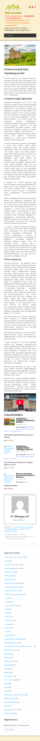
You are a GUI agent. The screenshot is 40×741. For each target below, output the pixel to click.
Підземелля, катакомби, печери (15, 695)
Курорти (7, 672)
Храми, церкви (9, 713)
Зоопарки (7, 669)
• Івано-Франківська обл (12, 568)
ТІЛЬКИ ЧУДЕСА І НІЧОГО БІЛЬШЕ (15, 539)
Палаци (6, 687)
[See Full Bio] (25, 520)
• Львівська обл (9, 572)
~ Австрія (7, 598)
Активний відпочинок (11, 643)
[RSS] (30, 7)
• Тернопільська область (12, 583)
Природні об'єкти (10, 698)
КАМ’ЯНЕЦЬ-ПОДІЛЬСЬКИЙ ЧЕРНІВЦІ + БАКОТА (19, 536)
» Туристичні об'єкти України (23, 527)
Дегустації (7, 658)
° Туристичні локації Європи (13, 594)
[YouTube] (32, 7)
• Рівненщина (8, 579)
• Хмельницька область (12, 587)
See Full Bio (18, 520)
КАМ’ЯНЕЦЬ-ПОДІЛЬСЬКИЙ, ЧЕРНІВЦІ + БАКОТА (24, 448)
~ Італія (6, 613)
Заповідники (8, 531)
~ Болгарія (7, 602)
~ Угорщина (8, 624)
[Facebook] (35, 7)
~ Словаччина (9, 620)
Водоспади (8, 654)
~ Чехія (6, 631)
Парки (6, 691)
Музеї (15, 531)
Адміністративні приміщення (14, 639)
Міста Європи (8, 676)
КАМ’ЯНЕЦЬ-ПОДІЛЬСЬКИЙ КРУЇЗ (15, 534)
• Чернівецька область (12, 591)
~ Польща (7, 617)
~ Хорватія (7, 628)
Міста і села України (10, 680)
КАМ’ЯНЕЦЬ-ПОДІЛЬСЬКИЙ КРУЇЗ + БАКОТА (25, 420)
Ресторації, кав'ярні (10, 702)
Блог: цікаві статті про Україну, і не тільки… (18, 646)
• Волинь (7, 561)
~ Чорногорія (8, 635)
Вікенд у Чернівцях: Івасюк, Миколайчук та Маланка (25, 475)
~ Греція (6, 609)
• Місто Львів (8, 576)
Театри (6, 706)
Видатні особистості (11, 650)
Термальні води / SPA (11, 710)
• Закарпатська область (12, 565)
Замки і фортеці (24, 529)
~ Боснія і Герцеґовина (11, 605)
